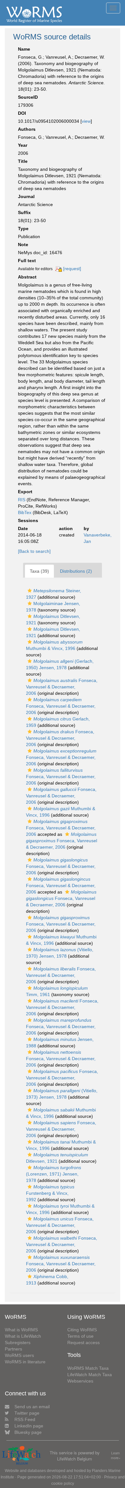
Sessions (28, 520)
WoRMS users (19, 1355)
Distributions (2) (76, 571)
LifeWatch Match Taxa (89, 1374)
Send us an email (32, 1406)
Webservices (80, 1381)
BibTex (24, 512)
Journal (26, 196)
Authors (27, 129)
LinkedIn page (28, 1425)
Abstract (27, 276)
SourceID (28, 97)
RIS (21, 499)
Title (23, 161)
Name (24, 49)
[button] (29, 590)
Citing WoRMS (82, 1329)
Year (22, 145)
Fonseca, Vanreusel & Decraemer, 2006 (61, 687)
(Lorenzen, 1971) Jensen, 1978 (53, 1174)
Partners (13, 1348)
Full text (27, 260)
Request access (83, 1342)
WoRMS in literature (25, 1361)
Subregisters (17, 1342)
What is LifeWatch (23, 1336)
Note (23, 244)
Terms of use (80, 1336)
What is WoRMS (21, 1329)
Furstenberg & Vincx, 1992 (50, 1193)
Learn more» (116, 1455)
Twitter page (26, 1413)
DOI (22, 113)
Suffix (24, 212)
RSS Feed (24, 1419)
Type (23, 228)
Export (25, 491)
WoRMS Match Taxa (88, 1368)
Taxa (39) (39, 571)
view (86, 121)
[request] (72, 268)
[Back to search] (34, 551)
